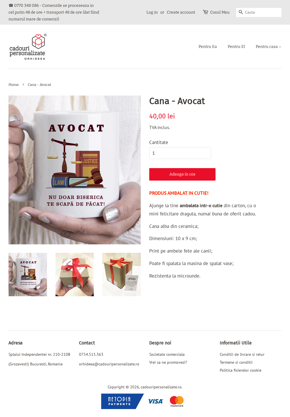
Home (13, 84)
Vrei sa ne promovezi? (168, 362)
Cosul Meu (220, 12)
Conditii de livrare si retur (242, 354)
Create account (181, 12)
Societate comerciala (167, 354)
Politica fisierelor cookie (240, 370)
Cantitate (158, 142)
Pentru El (236, 46)
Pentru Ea (208, 46)
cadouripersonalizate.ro (161, 387)
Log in (152, 12)
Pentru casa (267, 46)
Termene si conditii (236, 362)
